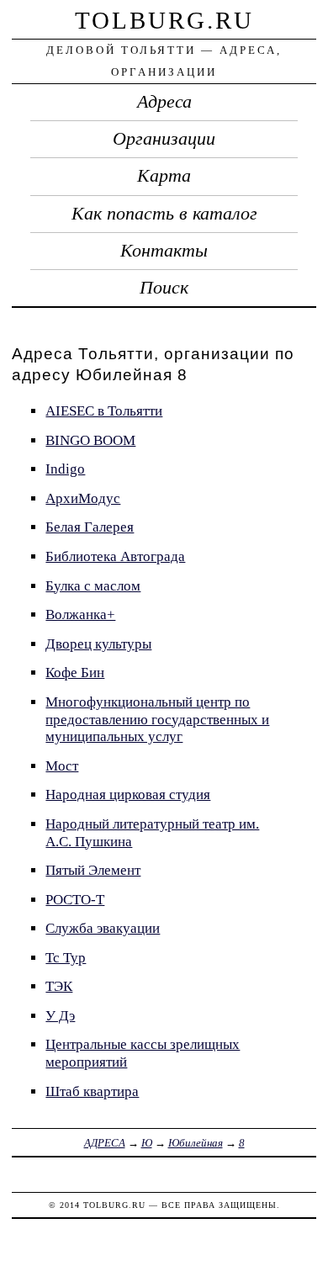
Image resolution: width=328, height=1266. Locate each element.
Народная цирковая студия (127, 795)
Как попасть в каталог (164, 214)
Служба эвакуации (102, 928)
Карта (164, 176)
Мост (61, 766)
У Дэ (60, 1016)
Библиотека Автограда (115, 556)
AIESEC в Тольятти (103, 411)
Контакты (164, 251)
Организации (164, 139)
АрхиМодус (82, 498)
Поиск (164, 288)
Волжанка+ (80, 614)
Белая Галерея (89, 527)
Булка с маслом (92, 586)
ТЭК (58, 986)
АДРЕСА (104, 1142)
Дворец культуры (98, 644)
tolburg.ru (164, 20)
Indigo (65, 469)
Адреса (164, 102)
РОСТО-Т (74, 900)
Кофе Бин (74, 673)
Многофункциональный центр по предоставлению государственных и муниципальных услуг (157, 719)
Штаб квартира (92, 1091)
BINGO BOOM (90, 440)
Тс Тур (65, 958)
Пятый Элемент (92, 870)
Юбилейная (195, 1142)
